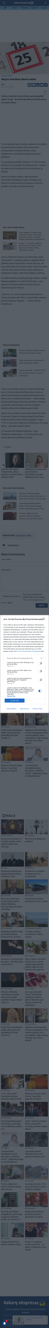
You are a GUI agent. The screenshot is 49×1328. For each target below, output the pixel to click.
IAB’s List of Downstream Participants (27, 651)
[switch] (40, 663)
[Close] (44, 619)
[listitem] (24, 658)
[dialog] (24, 664)
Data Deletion (12, 709)
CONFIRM (14, 700)
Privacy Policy (37, 709)
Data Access (24, 709)
